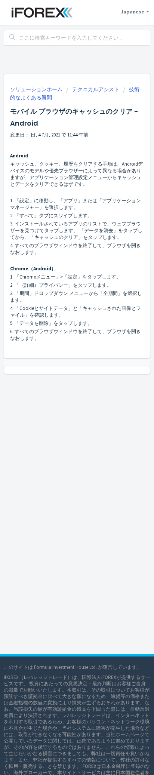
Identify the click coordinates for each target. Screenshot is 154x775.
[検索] (12, 37)
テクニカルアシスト (95, 89)
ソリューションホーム (37, 89)
